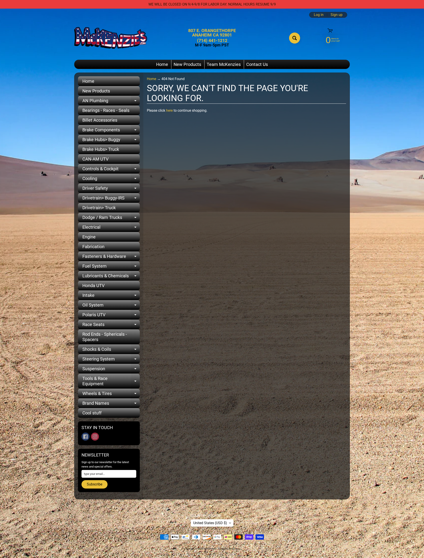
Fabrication (93, 246)
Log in (319, 15)
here (169, 110)
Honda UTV (93, 285)
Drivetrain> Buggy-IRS (111, 199)
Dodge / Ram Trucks (111, 218)
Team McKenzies (224, 64)
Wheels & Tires (111, 394)
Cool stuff (92, 413)
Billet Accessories (99, 120)
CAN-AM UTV (95, 159)
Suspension (111, 370)
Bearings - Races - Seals (105, 110)
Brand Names (111, 404)
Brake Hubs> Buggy (111, 140)
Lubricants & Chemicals (111, 277)
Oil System (111, 306)
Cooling (111, 179)
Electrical (111, 228)
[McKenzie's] (110, 38)
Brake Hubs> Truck (100, 149)
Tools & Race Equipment (111, 381)
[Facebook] (85, 437)
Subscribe (94, 484)
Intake (111, 296)
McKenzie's (210, 548)
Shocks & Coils (111, 350)
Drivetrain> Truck (99, 207)
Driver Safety (111, 189)
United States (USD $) (210, 523)
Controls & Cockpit (111, 170)
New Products (187, 64)
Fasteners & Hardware (111, 257)
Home (162, 64)
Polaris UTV (111, 316)
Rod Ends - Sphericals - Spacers (104, 337)
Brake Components (111, 131)
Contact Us (257, 64)
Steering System (111, 360)
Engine (89, 237)
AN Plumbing (111, 101)
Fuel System (111, 267)
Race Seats (111, 325)
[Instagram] (95, 437)
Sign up (337, 15)
